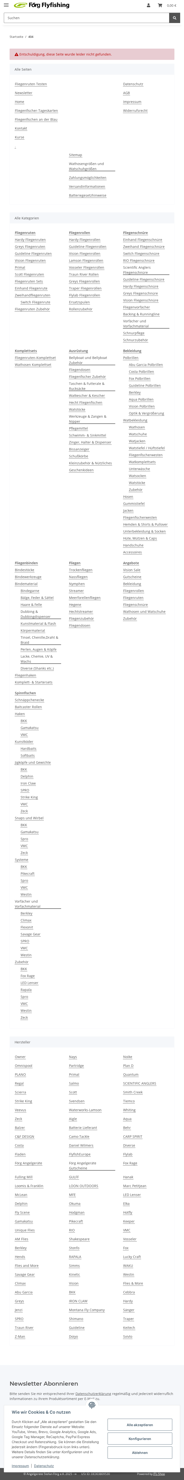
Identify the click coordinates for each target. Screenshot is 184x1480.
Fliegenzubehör (81, 618)
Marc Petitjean (134, 1186)
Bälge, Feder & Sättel (37, 597)
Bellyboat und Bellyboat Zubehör (88, 360)
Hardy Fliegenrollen (84, 239)
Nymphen (77, 583)
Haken (20, 714)
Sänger (128, 1310)
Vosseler (130, 1239)
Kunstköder (24, 741)
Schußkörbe (78, 456)
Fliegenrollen (133, 590)
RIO (72, 1230)
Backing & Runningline (141, 314)
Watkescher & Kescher (87, 395)
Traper (128, 1318)
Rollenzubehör (80, 309)
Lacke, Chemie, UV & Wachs (37, 659)
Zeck (24, 811)
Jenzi (19, 1310)
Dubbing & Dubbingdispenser (36, 614)
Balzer (20, 1127)
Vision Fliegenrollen (84, 253)
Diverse (129, 1145)
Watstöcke (77, 409)
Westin (26, 894)
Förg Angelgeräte (28, 1163)
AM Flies (21, 1239)
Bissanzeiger (79, 449)
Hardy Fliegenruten (30, 239)
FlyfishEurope (80, 1154)
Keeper (129, 1221)
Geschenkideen (81, 470)
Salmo (74, 1083)
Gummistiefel (134, 503)
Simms (74, 1265)
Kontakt (21, 128)
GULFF (74, 1177)
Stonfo (74, 1248)
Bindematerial (26, 583)
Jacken (128, 510)
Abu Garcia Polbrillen (146, 364)
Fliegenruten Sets (29, 281)
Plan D (128, 1065)
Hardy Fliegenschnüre (140, 286)
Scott (73, 1092)
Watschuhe (138, 434)
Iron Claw (28, 783)
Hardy (128, 1301)
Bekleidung (132, 583)
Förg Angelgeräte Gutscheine (82, 1165)
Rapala (26, 989)
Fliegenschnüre (135, 604)
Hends (20, 1256)
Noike (127, 1056)
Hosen (128, 496)
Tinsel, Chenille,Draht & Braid (39, 640)
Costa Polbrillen (141, 371)
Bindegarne (30, 590)
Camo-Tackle (79, 1136)
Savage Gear (30, 934)
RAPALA (75, 1256)
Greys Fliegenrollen (84, 281)
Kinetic (74, 1274)
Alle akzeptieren (140, 1425)
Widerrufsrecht (135, 110)
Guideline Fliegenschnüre (143, 279)
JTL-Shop (159, 1474)
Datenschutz (44, 1466)
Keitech (129, 1327)
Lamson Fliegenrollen (86, 260)
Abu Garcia (24, 1292)
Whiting (129, 1110)
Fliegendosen (79, 369)
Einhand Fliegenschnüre (142, 239)
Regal (19, 1083)
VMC (24, 734)
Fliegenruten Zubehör (32, 309)
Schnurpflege (133, 333)
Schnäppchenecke (29, 700)
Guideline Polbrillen (145, 385)
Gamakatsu (30, 727)
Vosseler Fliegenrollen (86, 267)
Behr (127, 1127)
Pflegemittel (78, 428)
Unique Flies (25, 1230)
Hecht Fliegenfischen (85, 402)
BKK (24, 720)
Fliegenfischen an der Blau (36, 119)
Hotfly (127, 1212)
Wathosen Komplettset (33, 364)
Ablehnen (140, 1453)
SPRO (25, 790)
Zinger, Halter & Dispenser (90, 442)
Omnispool (23, 1065)
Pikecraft (27, 873)
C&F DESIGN (24, 1136)
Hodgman (77, 1212)
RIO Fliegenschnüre (139, 260)
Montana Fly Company (87, 1310)
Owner (20, 1056)
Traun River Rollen (84, 274)
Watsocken (137, 475)
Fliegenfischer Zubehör (87, 376)
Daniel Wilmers (81, 1145)
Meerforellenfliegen (85, 597)
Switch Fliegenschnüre (141, 253)
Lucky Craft (132, 1256)
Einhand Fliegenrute (31, 288)
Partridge (76, 1065)
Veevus (20, 1110)
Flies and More (27, 1265)
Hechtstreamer (81, 611)
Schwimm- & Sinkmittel (87, 435)
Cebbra (129, 1292)
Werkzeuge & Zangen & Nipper (87, 419)
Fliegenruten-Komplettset (35, 357)
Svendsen (77, 1101)
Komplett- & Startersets (33, 682)
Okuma (74, 1203)
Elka (126, 1203)
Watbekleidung (135, 420)
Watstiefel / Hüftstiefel (147, 448)
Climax (26, 920)
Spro (24, 839)
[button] (148, 5)
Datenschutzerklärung (93, 1393)
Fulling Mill (24, 1177)
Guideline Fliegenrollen (87, 246)
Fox (125, 1248)
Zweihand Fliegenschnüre (144, 246)
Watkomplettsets (142, 462)
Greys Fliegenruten (30, 246)
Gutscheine (132, 577)
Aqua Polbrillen (141, 399)
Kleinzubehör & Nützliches (90, 463)
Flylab (127, 1154)
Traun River (24, 1327)
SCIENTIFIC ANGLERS (139, 1083)
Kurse (19, 137)
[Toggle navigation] (6, 3)
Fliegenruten (133, 597)
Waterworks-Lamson (85, 1110)
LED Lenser (29, 982)
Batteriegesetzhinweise (87, 195)
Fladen (20, 1154)
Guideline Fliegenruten (33, 253)
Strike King (29, 797)
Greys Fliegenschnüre (140, 293)
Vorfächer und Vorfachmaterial (136, 323)
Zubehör (136, 489)
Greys (19, 1301)
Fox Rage (28, 975)
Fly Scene (22, 1212)
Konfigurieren (140, 1439)
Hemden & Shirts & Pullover (145, 524)
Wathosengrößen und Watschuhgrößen (86, 166)
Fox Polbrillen (139, 378)
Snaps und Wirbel (29, 818)
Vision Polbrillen (142, 406)
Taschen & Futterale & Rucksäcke (86, 386)
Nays (73, 1056)
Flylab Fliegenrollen (84, 295)
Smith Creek (133, 1092)
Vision (74, 1283)
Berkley (135, 392)
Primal (20, 267)
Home (19, 101)
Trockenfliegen (80, 570)
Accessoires (132, 552)
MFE (72, 1194)
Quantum (130, 1074)
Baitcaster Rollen (28, 707)
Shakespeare (79, 1239)
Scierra (20, 1092)
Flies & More (133, 1283)
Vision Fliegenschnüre (140, 300)
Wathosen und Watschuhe (144, 611)
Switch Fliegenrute (35, 302)
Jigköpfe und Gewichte (33, 762)
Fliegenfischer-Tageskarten (36, 110)
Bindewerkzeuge (28, 577)
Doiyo (73, 1336)
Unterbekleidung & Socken (144, 531)
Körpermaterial (33, 630)
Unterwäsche (139, 469)
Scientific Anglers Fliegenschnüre (137, 270)
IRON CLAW (78, 1301)
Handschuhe (133, 545)
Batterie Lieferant (83, 1127)
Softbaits (28, 755)
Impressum (20, 1466)
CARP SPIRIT (132, 1136)
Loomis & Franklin (29, 1186)
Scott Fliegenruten (29, 274)
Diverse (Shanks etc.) (37, 668)
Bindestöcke (24, 570)
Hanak (128, 1177)
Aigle (73, 1118)
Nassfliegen (78, 577)
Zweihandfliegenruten (32, 295)
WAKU (128, 1265)
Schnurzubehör (135, 340)
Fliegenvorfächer (136, 307)
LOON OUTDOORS (83, 1186)
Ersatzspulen (79, 302)
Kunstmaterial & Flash (38, 623)
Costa (19, 1145)
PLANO (20, 1074)
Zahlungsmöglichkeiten (87, 177)
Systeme (21, 859)
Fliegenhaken (25, 675)
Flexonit (27, 927)
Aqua (127, 1118)
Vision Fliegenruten (30, 260)
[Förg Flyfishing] (41, 5)
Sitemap (75, 155)
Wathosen (137, 427)
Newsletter (23, 93)
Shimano (76, 1318)
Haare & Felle (31, 604)
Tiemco (129, 1101)
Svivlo (127, 1336)
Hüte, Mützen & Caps (140, 538)
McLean (21, 1194)
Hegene (75, 604)
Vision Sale (131, 570)
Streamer (76, 590)
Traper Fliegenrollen (85, 288)
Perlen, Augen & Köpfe (39, 649)
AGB (126, 93)
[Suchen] (174, 18)
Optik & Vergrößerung (146, 413)
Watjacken (137, 441)
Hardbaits (28, 748)
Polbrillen (130, 357)
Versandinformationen (87, 186)
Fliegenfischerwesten (146, 455)
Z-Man (20, 1336)
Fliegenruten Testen (31, 84)
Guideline (77, 1327)
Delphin (27, 776)
